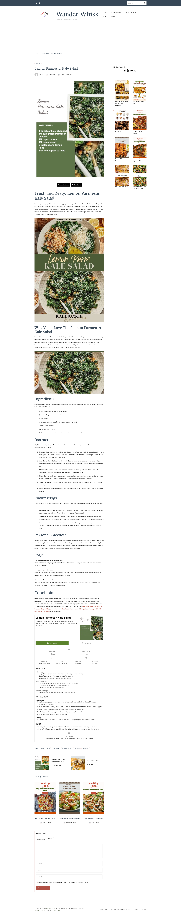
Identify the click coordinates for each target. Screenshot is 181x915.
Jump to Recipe (64, 185)
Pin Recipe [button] (87, 643)
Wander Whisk (77, 13)
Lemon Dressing (66, 748)
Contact (144, 909)
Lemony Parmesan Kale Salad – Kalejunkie (63, 609)
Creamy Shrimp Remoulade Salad (69, 818)
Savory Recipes (131, 12)
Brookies (118, 131)
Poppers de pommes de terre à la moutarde (121, 103)
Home (105, 12)
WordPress (56, 910)
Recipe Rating (40, 840)
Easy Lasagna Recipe (121, 186)
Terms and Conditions (118, 909)
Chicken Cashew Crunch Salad (93, 818)
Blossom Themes (40, 910)
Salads (113, 16)
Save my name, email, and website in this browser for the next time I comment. (64, 882)
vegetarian (85, 748)
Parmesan (77, 748)
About (136, 909)
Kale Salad (56, 748)
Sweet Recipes (116, 12)
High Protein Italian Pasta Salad (45, 818)
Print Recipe (77, 185)
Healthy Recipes (45, 748)
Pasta (105, 16)
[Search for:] (134, 3)
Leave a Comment (66, 74)
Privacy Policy (104, 909)
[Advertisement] (90, 37)
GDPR (129, 909)
